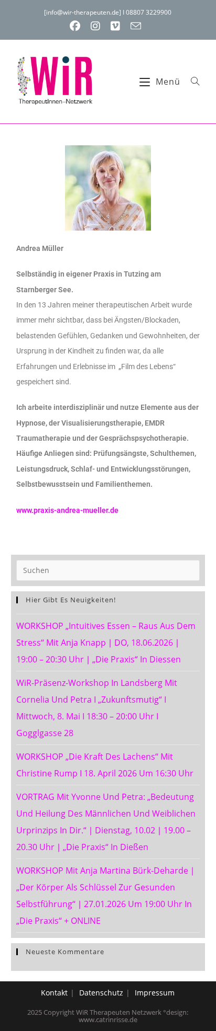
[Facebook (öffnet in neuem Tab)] (77, 26)
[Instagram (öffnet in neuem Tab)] (95, 26)
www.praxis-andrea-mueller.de (67, 510)
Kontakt (54, 993)
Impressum (155, 993)
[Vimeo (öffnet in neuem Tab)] (115, 26)
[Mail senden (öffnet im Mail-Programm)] (135, 25)
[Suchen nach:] (191, 81)
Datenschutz (101, 993)
